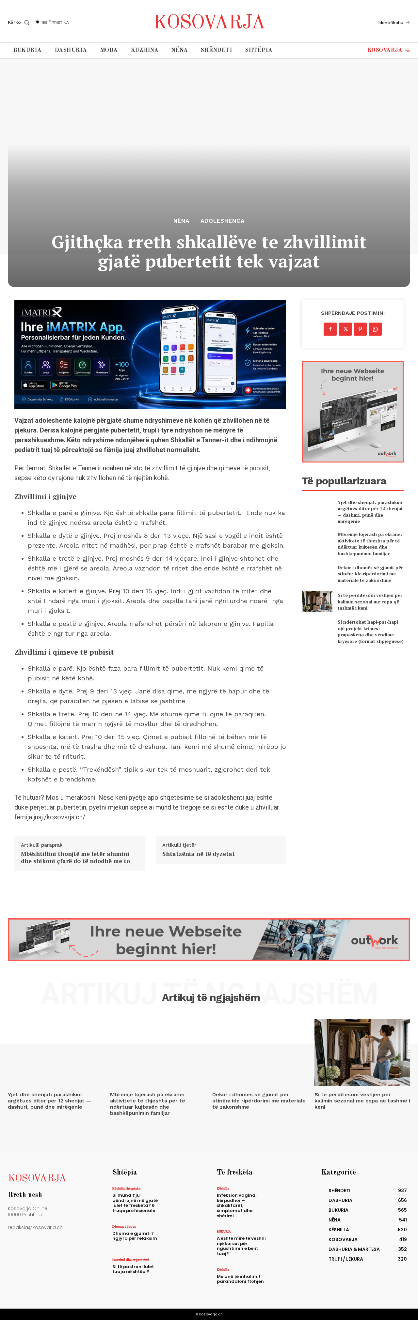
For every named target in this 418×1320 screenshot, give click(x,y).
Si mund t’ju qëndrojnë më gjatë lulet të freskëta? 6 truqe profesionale (135, 1203)
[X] (345, 329)
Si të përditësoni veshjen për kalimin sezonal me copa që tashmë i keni (370, 601)
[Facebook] (330, 329)
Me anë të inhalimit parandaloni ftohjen (240, 1279)
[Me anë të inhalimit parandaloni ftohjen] (288, 1279)
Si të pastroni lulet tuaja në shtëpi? (133, 1269)
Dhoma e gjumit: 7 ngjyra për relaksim (134, 1236)
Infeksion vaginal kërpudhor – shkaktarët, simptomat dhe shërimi (237, 1205)
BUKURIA (224, 1231)
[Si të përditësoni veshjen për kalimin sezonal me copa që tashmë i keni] (317, 601)
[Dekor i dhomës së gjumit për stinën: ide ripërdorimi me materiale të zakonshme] (317, 573)
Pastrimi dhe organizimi (130, 1260)
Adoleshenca (223, 221)
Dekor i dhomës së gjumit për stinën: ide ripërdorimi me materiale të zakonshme (370, 573)
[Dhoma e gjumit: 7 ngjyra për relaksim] (183, 1236)
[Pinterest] (360, 329)
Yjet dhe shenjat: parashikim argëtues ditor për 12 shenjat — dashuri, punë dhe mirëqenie (370, 511)
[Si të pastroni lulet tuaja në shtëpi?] (183, 1270)
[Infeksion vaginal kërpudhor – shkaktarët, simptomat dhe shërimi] (288, 1198)
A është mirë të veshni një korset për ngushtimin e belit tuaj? (241, 1246)
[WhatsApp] (375, 329)
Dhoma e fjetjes (124, 1226)
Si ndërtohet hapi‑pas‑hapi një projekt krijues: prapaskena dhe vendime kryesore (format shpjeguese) (371, 631)
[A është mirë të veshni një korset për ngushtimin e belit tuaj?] (288, 1241)
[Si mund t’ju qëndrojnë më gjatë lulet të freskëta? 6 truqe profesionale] (183, 1198)
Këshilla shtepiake (126, 1188)
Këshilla (223, 1188)
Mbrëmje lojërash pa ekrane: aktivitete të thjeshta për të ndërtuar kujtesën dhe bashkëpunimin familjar (370, 543)
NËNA (181, 221)
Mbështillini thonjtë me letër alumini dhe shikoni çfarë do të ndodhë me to (75, 857)
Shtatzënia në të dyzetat (198, 853)
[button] (20, 22)
